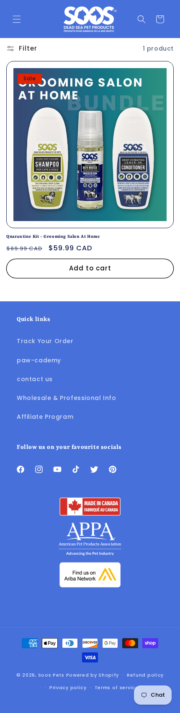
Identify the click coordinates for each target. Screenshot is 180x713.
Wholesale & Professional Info (66, 398)
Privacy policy (68, 687)
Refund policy (145, 675)
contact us (35, 379)
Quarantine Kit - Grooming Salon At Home (53, 236)
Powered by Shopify (92, 674)
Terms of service (117, 687)
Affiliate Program (45, 417)
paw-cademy (39, 360)
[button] (17, 19)
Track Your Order (45, 341)
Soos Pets (51, 674)
